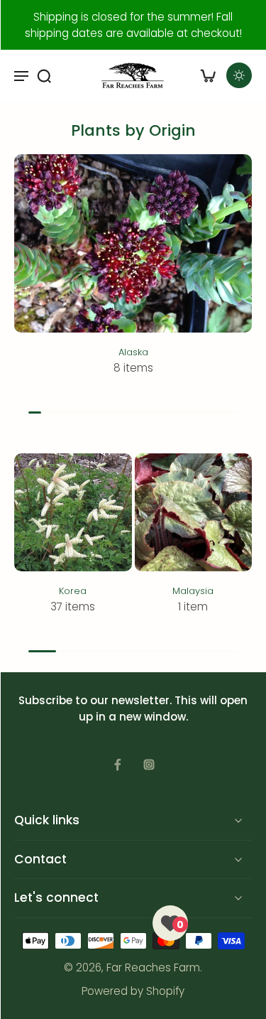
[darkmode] (239, 75)
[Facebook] (117, 764)
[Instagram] (149, 764)
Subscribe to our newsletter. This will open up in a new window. (133, 708)
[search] (44, 75)
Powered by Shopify (133, 990)
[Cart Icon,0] (207, 75)
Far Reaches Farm (153, 967)
